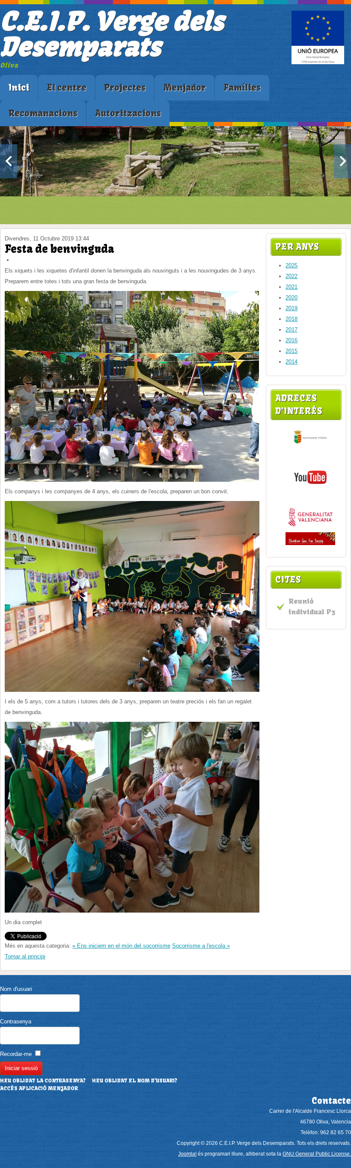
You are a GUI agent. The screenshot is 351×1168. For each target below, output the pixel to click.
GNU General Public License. (317, 1154)
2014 (291, 362)
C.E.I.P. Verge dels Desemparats (111, 34)
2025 (291, 265)
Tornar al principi (25, 956)
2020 (291, 297)
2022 (291, 276)
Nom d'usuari (16, 989)
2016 (291, 340)
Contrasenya (15, 1021)
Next (342, 161)
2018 (291, 319)
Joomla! (187, 1154)
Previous (8, 161)
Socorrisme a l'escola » (201, 946)
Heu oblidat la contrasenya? (43, 1080)
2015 (291, 351)
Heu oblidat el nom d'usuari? (134, 1080)
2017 (291, 329)
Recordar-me (16, 1054)
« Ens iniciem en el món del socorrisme (121, 946)
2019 (291, 308)
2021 (291, 287)
